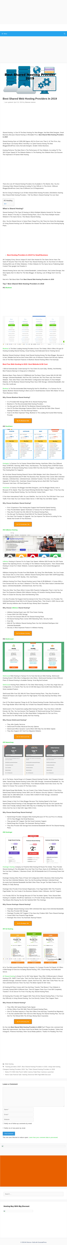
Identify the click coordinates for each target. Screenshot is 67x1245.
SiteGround (9, 639)
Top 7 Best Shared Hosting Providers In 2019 (40, 1069)
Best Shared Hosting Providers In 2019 (34, 1067)
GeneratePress (42, 1242)
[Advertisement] (33, 12)
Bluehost (8, 287)
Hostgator (6, 463)
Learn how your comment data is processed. (43, 1137)
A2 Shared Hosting (9, 976)
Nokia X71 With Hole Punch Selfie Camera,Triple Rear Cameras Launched (29, 1072)
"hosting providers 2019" (13, 1067)
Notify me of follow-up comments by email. (18, 1123)
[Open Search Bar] (64, 33)
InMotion (5, 561)
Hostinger (8, 832)
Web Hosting (9, 1064)
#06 (4, 832)
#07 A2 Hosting (8, 929)
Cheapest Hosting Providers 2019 (14, 1069)
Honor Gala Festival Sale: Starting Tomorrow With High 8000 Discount (28, 1074)
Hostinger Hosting (8, 867)
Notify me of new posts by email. (15, 1128)
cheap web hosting (54, 1067)
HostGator (9, 426)
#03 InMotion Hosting (10, 530)
